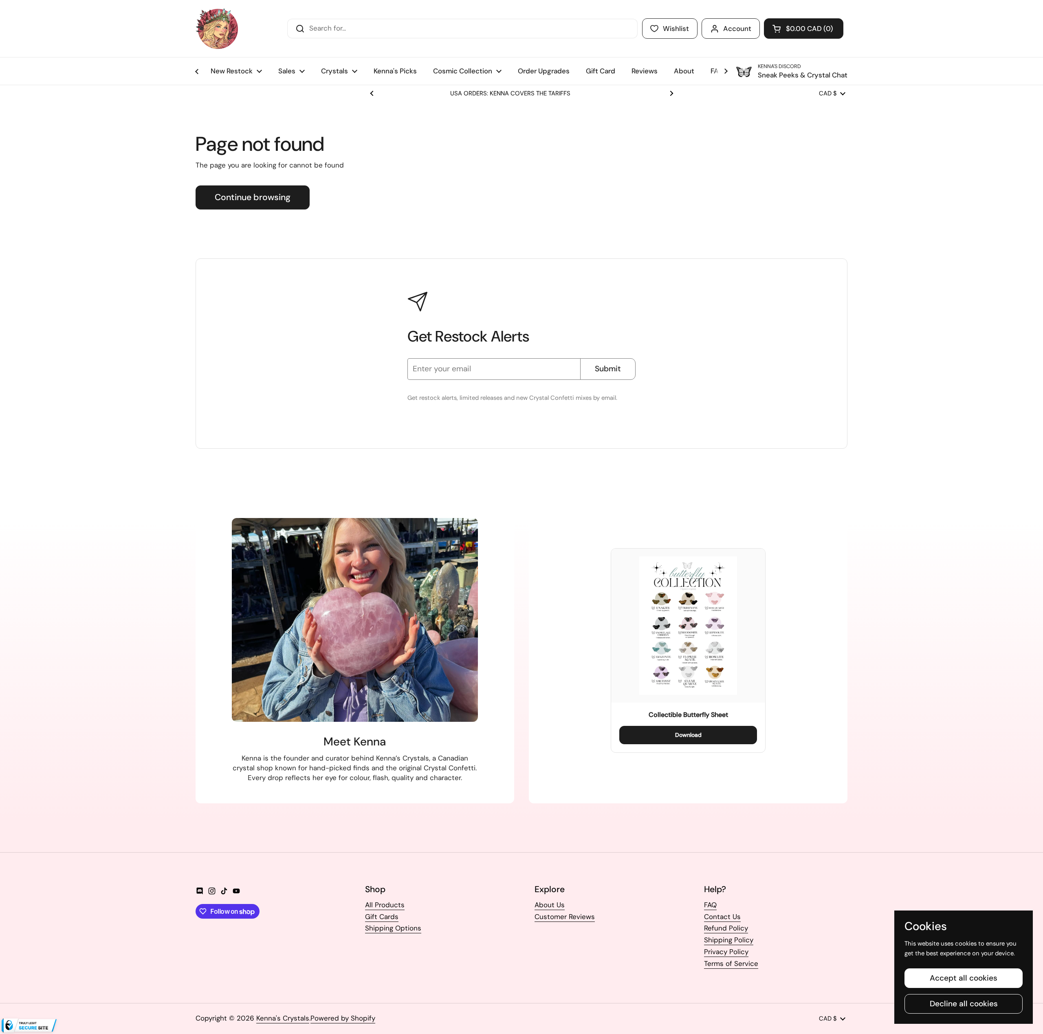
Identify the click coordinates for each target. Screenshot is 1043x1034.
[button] (803, 28)
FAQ (710, 904)
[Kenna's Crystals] (217, 28)
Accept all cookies (963, 978)
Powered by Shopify (342, 1018)
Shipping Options (393, 928)
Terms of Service (731, 963)
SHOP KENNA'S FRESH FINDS (521, 93)
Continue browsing (252, 197)
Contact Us (722, 916)
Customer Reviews (565, 916)
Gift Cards (381, 916)
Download (688, 735)
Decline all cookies (964, 1004)
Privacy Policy (726, 951)
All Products (385, 904)
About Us (550, 904)
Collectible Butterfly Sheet (688, 714)
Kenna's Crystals (282, 1018)
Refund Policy (726, 928)
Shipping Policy (728, 939)
